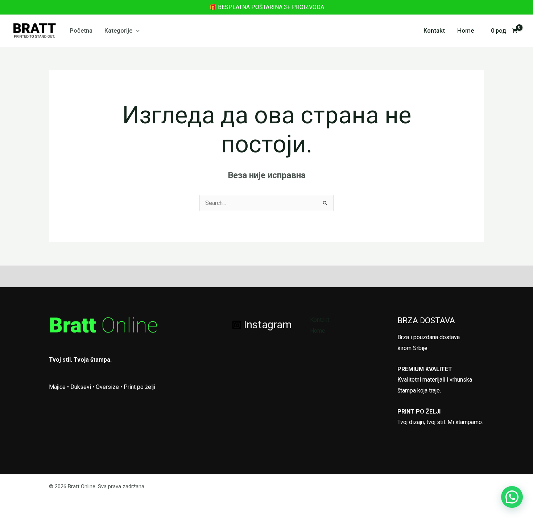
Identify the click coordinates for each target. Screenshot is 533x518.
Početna (81, 30)
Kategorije (118, 30)
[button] (136, 30)
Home (465, 30)
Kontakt (434, 30)
